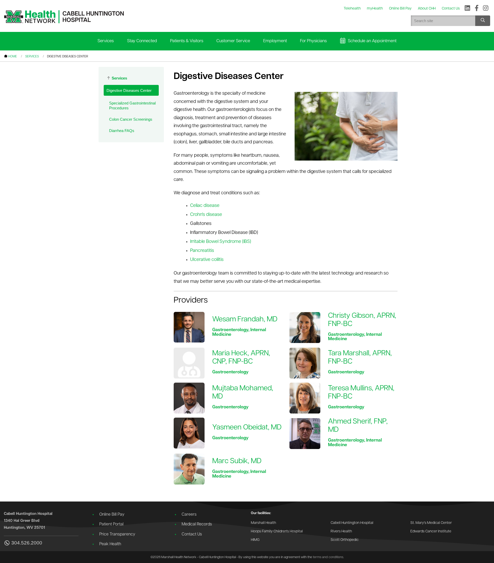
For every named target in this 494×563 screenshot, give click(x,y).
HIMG (255, 540)
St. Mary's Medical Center (431, 523)
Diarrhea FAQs (121, 130)
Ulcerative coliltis (207, 260)
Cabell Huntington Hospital (352, 523)
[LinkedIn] (467, 8)
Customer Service (233, 41)
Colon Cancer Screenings (130, 119)
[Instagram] (485, 8)
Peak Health (110, 544)
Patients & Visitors (186, 41)
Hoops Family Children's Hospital (277, 531)
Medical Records (197, 524)
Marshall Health (263, 523)
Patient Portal (111, 524)
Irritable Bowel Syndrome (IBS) (220, 242)
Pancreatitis (202, 251)
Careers (189, 515)
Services (106, 41)
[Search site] (482, 20)
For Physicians (313, 41)
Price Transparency (117, 534)
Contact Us (192, 534)
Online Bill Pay (111, 515)
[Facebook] (476, 8)
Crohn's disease (206, 215)
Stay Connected (142, 41)
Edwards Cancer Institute (430, 531)
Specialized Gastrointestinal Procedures (132, 105)
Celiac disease (204, 206)
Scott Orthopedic (345, 540)
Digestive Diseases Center (129, 90)
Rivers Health (341, 531)
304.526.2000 (26, 543)
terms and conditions (328, 557)
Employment (275, 41)
